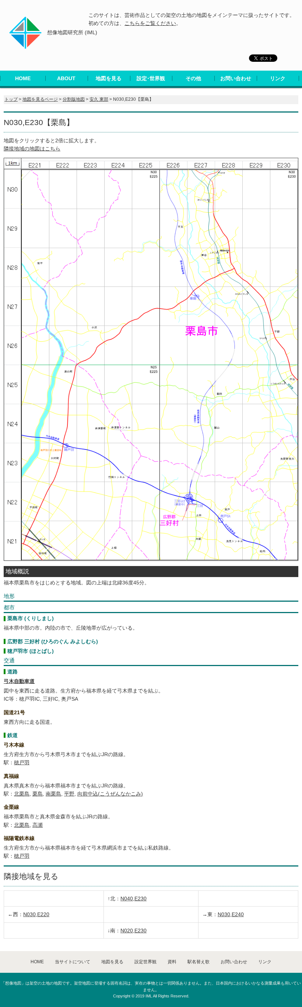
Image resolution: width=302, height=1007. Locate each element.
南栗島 (53, 794)
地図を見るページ (40, 99)
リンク (277, 78)
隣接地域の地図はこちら (32, 149)
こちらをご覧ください (150, 23)
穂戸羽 (21, 762)
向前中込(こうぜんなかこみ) (110, 794)
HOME (23, 78)
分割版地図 (74, 99)
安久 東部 (98, 99)
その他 (193, 78)
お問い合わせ (235, 78)
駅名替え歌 (198, 961)
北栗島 (21, 794)
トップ (11, 99)
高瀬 (37, 825)
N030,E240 (231, 914)
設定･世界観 (151, 78)
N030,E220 (36, 914)
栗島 (37, 794)
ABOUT (66, 78)
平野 (69, 794)
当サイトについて (72, 961)
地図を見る (109, 78)
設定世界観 (145, 961)
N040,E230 (133, 898)
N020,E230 (133, 930)
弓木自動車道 (19, 681)
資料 (172, 961)
